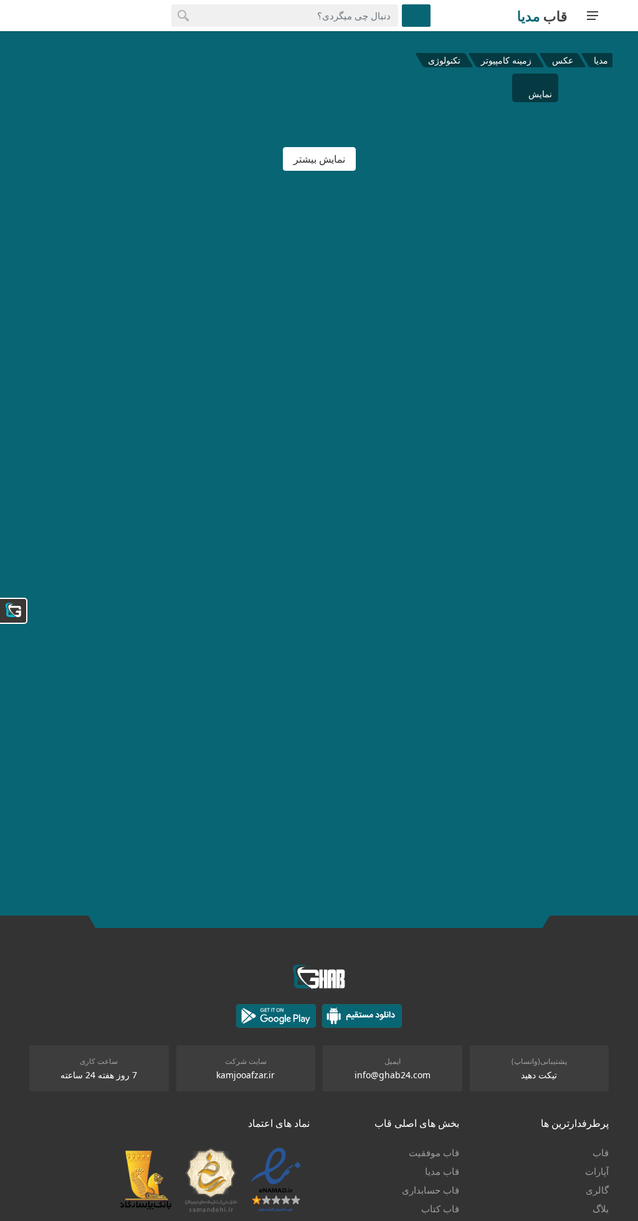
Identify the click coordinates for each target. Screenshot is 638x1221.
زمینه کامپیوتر (506, 60)
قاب (601, 1152)
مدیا (601, 60)
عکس (562, 60)
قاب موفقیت (434, 1152)
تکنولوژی (444, 60)
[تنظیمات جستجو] (416, 15)
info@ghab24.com (393, 1075)
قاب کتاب (440, 1208)
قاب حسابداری (430, 1190)
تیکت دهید (539, 1075)
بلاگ (601, 1208)
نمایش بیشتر (319, 159)
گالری (597, 1190)
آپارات (597, 1171)
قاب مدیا (442, 1171)
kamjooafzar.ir (245, 1075)
